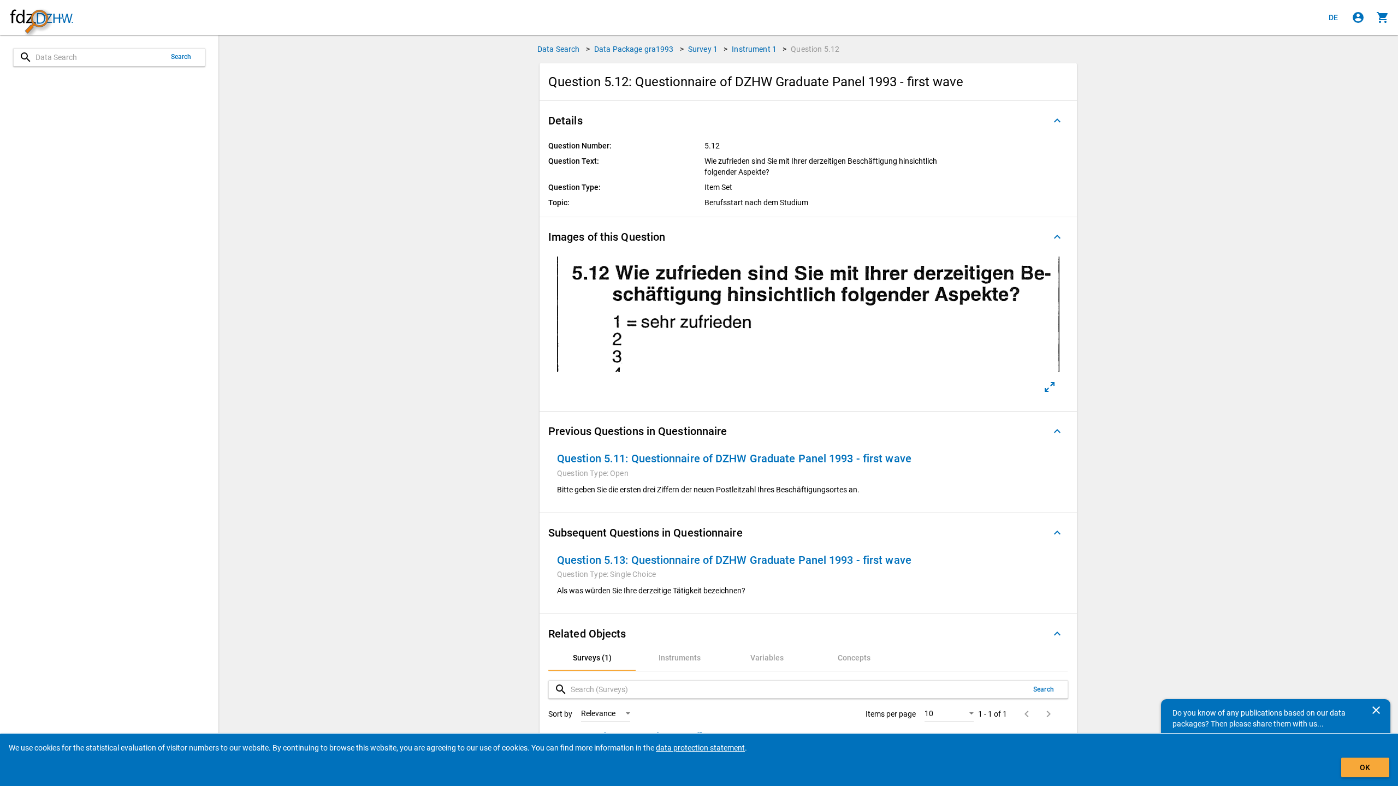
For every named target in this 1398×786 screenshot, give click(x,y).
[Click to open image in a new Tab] (1050, 387)
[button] (808, 121)
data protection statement (700, 747)
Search (181, 57)
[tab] (592, 658)
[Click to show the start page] (41, 17)
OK (1365, 767)
